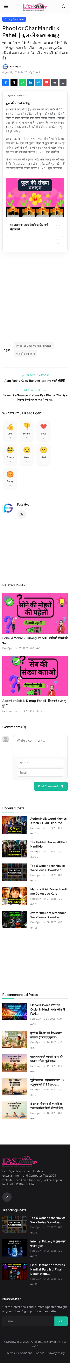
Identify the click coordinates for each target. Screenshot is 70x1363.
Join (35, 703)
